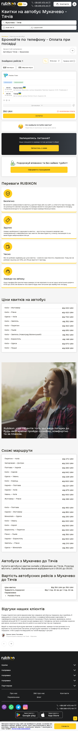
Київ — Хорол (11, 525)
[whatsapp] (11, 707)
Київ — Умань (11, 521)
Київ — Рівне (10, 312)
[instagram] (25, 707)
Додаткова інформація (21, 728)
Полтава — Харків (13, 467)
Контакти (64, 693)
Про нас (13, 693)
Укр (20, 4)
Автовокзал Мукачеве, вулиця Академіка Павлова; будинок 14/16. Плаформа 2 (40, 90)
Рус (24, 4)
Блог (39, 697)
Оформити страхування (39, 170)
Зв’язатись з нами (39, 148)
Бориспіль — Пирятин (15, 530)
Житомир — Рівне (13, 499)
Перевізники (14, 697)
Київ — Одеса (11, 343)
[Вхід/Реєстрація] (74, 4)
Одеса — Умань (11, 476)
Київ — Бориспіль (13, 339)
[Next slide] (11, 643)
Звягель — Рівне (12, 543)
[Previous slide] (4, 643)
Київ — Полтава (12, 507)
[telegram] (18, 707)
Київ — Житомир (12, 308)
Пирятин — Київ (12, 459)
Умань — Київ (11, 494)
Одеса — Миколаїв (13, 547)
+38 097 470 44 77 (42, 2)
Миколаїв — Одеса (13, 516)
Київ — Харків (11, 472)
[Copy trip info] (74, 105)
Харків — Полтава (13, 485)
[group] (39, 625)
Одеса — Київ (11, 317)
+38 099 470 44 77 (42, 6)
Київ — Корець (11, 481)
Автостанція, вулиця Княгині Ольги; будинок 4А (29, 96)
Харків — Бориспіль (14, 539)
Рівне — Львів (11, 534)
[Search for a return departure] (72, 50)
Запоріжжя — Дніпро (14, 463)
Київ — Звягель (11, 321)
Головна (5, 36)
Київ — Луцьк (11, 348)
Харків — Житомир (13, 512)
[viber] (4, 707)
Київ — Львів (10, 330)
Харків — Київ (11, 490)
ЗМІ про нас (39, 693)
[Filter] (45, 61)
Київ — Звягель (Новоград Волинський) (23, 334)
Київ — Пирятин (12, 326)
